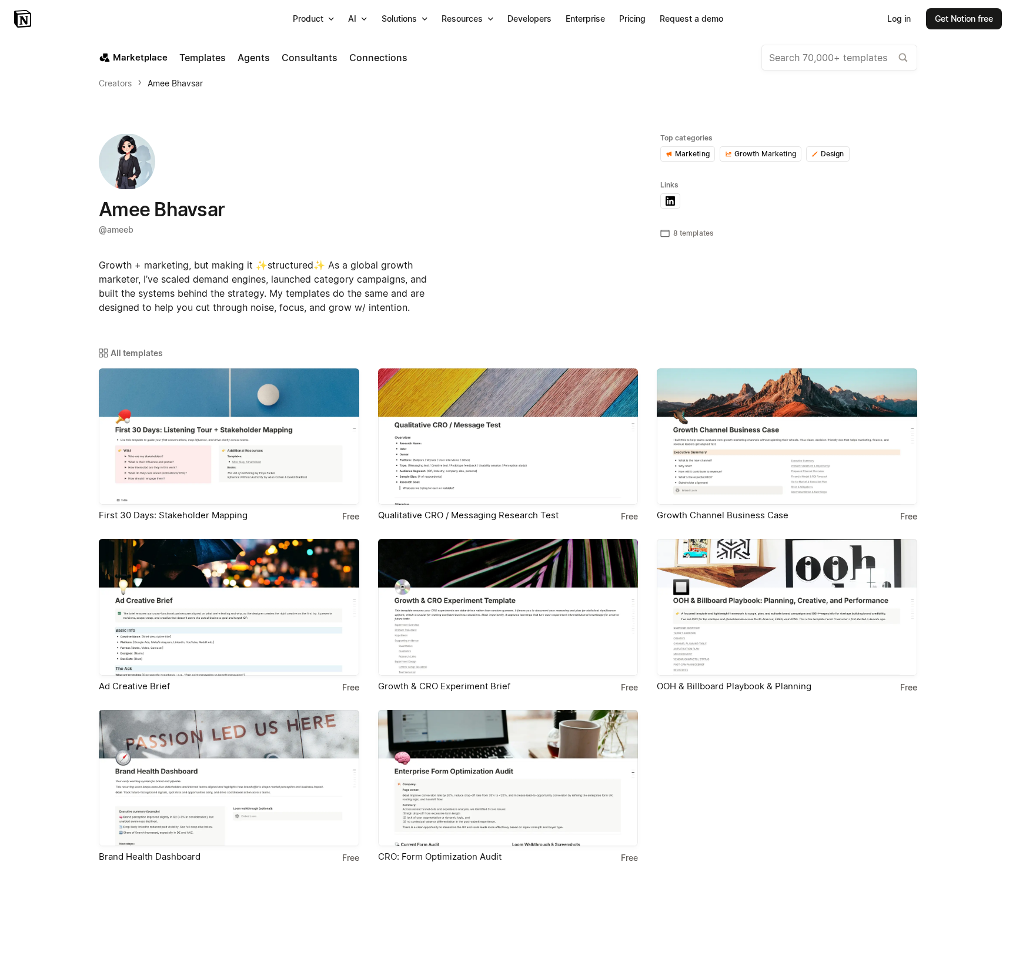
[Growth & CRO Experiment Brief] (508, 607)
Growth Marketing (765, 153)
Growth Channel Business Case (722, 515)
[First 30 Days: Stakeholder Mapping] (229, 436)
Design (832, 153)
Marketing (692, 153)
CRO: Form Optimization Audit (440, 856)
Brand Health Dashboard (149, 856)
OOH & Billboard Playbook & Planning (734, 686)
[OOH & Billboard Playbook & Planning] (787, 607)
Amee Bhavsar (175, 83)
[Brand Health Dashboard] (229, 778)
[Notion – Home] (24, 19)
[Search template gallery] (903, 57)
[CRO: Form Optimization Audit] (508, 778)
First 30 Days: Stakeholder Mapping (173, 515)
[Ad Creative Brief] (229, 607)
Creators (115, 83)
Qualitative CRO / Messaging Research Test (468, 515)
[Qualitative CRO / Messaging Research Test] (508, 436)
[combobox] (839, 58)
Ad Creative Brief (134, 686)
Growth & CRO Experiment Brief (444, 686)
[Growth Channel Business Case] (787, 436)
